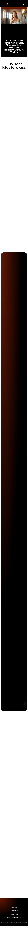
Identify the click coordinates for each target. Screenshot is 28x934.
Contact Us (14, 910)
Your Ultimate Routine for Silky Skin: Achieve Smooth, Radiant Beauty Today (14, 46)
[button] (23, 4)
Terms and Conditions (14, 917)
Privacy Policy (14, 914)
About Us (14, 907)
